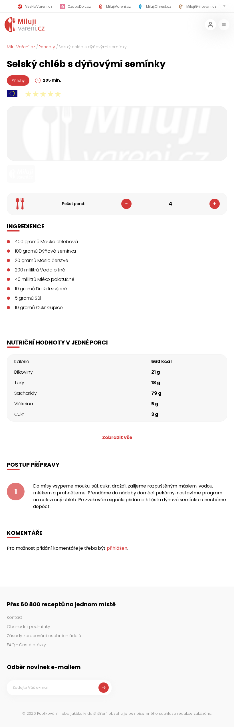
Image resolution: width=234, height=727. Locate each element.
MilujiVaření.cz (21, 47)
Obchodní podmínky (28, 626)
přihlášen (117, 548)
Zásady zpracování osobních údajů (44, 636)
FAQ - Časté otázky (26, 645)
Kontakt (14, 617)
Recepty (47, 47)
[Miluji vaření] (25, 24)
